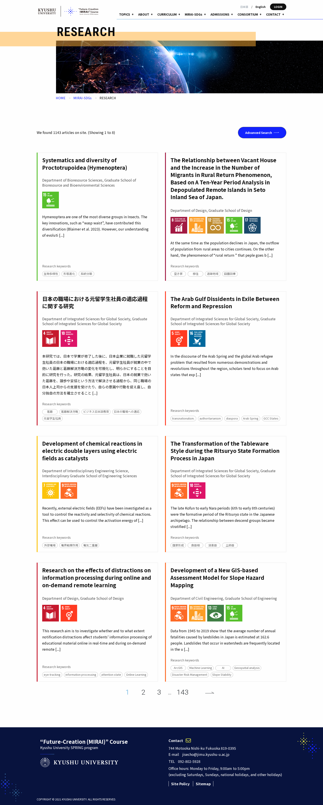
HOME (60, 97)
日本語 (244, 7)
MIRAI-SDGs (82, 97)
